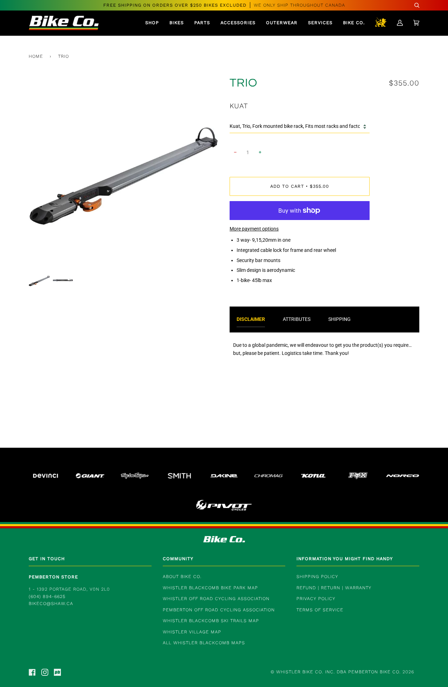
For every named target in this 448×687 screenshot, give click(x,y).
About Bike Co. (182, 576)
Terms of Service (319, 609)
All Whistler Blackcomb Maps (204, 642)
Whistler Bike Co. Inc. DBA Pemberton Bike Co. (338, 671)
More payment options (254, 229)
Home (36, 56)
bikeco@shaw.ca (51, 603)
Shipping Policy (317, 576)
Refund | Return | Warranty (333, 587)
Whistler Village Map (192, 631)
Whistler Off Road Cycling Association (216, 598)
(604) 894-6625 (47, 596)
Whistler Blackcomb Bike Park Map (210, 587)
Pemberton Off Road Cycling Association (219, 609)
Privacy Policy (315, 598)
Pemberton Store (53, 576)
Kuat (239, 106)
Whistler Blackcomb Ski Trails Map (211, 620)
